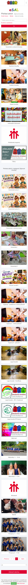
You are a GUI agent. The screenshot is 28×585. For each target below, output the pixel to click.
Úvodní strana (4, 16)
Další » (23, 559)
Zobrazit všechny (14, 572)
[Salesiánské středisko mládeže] (12, 2)
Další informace (21, 583)
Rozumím (14, 583)
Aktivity (11, 16)
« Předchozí (6, 559)
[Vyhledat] (14, 26)
